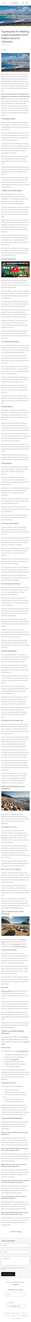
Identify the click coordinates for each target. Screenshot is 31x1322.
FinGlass (9, 1313)
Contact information (16, 1318)
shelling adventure (23, 1051)
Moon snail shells (6, 991)
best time (4, 837)
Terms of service (16, 1315)
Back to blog (16, 1232)
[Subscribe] (24, 1294)
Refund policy (25, 1313)
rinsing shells (15, 1059)
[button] (3, 3)
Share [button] (4, 50)
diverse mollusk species (20, 946)
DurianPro (15, 1284)
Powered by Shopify (15, 1313)
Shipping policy (24, 1315)
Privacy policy (7, 1315)
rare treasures (16, 944)
